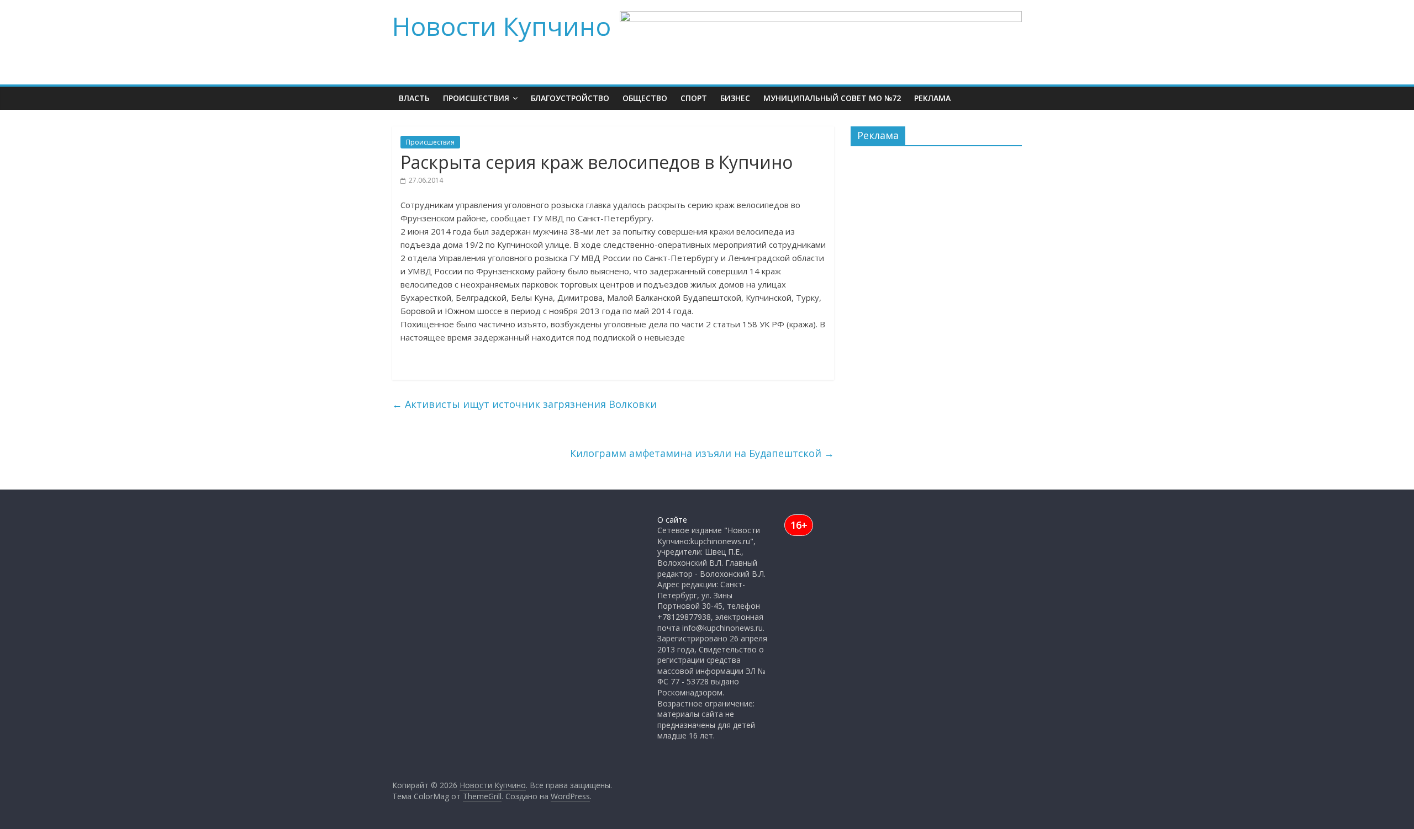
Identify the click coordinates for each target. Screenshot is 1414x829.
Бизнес (735, 98)
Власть (414, 98)
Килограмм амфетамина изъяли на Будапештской (702, 453)
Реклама (932, 98)
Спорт (693, 98)
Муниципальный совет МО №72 (832, 98)
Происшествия (476, 98)
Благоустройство (570, 98)
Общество (644, 98)
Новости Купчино (501, 26)
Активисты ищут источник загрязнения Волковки (524, 404)
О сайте (672, 519)
